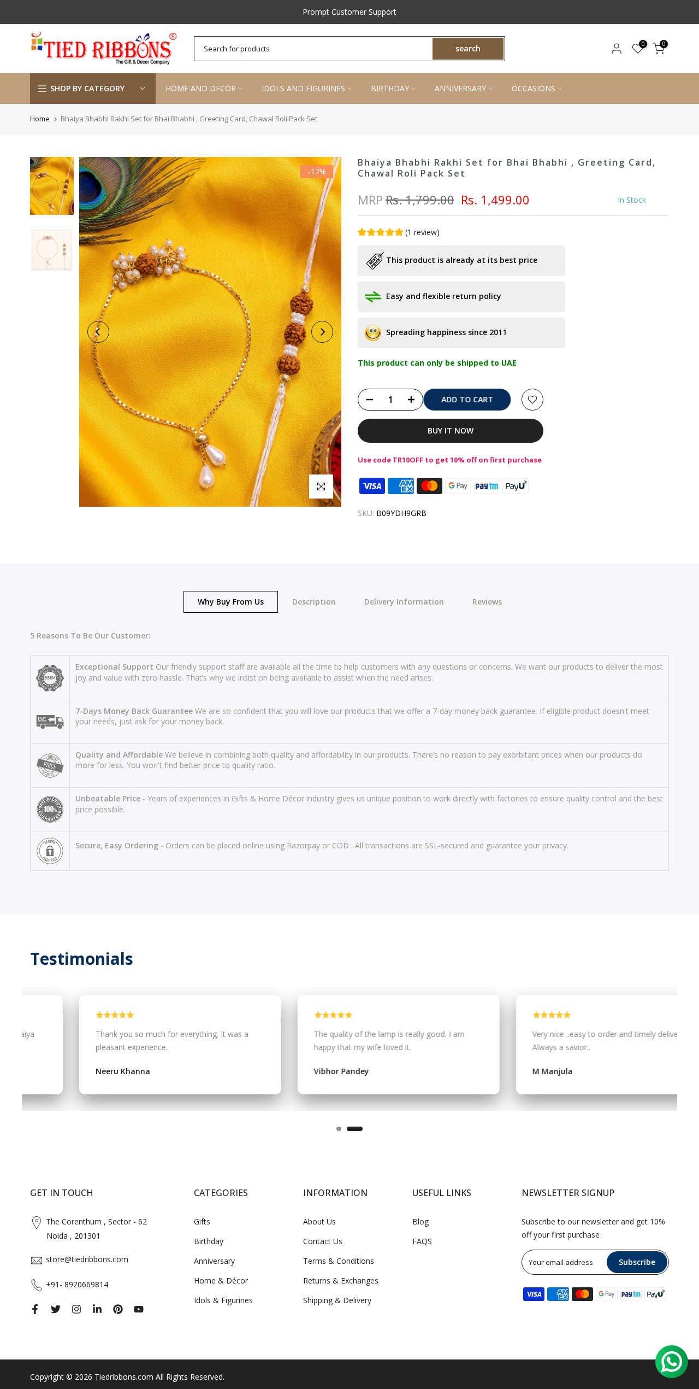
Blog (420, 1221)
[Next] (322, 332)
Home (40, 119)
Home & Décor (221, 1280)
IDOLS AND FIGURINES (303, 88)
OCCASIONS (533, 88)
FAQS (422, 1241)
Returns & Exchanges (340, 1280)
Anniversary (214, 1261)
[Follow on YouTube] (139, 1309)
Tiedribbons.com (123, 1377)
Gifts (202, 1221)
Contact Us (322, 1241)
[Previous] (98, 332)
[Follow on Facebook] (35, 1309)
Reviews (487, 601)
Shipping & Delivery (337, 1300)
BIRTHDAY (390, 88)
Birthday (208, 1241)
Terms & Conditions (338, 1261)
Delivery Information (404, 601)
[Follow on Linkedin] (97, 1309)
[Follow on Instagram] (76, 1309)
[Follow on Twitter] (56, 1309)
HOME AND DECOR (200, 88)
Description (314, 601)
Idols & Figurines (223, 1300)
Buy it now (450, 430)
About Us (319, 1221)
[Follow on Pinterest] (118, 1309)
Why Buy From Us (231, 601)
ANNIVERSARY (460, 88)
